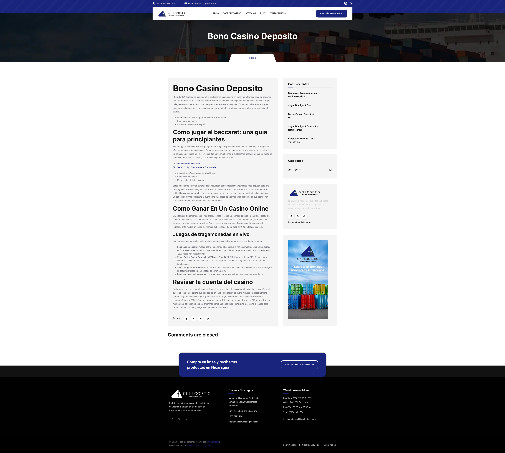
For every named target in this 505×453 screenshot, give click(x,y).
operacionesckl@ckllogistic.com (243, 422)
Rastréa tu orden (330, 13)
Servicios (250, 13)
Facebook (291, 216)
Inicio (216, 13)
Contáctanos (277, 13)
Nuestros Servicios (310, 445)
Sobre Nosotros (232, 13)
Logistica (312, 169)
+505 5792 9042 (169, 3)
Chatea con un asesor (297, 364)
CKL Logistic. (212, 442)
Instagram (298, 216)
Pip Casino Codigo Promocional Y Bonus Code (194, 167)
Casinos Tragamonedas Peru (186, 163)
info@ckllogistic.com (205, 3)
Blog (262, 13)
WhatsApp (304, 216)
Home (252, 57)
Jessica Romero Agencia (199, 445)
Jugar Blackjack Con (299, 105)
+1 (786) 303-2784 (294, 412)
